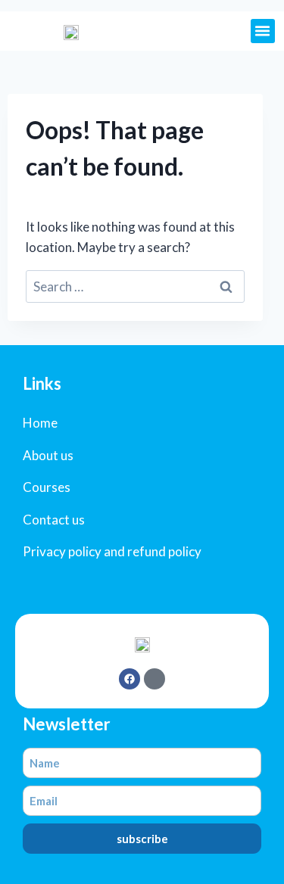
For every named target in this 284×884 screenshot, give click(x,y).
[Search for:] (135, 286)
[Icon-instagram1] (154, 678)
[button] (263, 31)
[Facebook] (129, 678)
